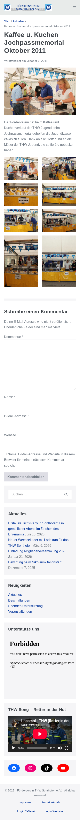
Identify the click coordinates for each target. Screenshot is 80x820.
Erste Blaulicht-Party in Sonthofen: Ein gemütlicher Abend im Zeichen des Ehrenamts (36, 528)
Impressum (26, 802)
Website (10, 435)
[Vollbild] (66, 748)
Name (9, 397)
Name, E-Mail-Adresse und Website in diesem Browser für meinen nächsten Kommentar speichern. (39, 459)
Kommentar (13, 337)
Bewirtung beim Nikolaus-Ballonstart (34, 562)
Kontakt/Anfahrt (51, 802)
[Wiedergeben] (13, 748)
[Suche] (66, 494)
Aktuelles (15, 594)
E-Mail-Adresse (16, 416)
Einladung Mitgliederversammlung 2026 (37, 551)
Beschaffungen (19, 600)
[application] (40, 734)
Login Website (54, 811)
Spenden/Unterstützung (25, 606)
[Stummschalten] (60, 748)
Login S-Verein (26, 811)
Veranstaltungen (20, 611)
